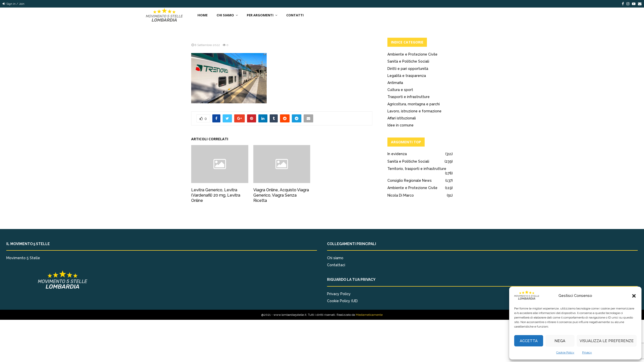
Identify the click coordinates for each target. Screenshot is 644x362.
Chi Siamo (225, 15)
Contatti (295, 15)
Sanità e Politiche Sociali (408, 61)
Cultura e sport (400, 90)
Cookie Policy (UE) (342, 301)
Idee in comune (400, 125)
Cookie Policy (565, 352)
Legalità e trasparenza (406, 76)
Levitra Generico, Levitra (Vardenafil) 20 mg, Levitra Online (215, 195)
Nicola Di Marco (400, 195)
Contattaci (336, 265)
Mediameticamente (369, 314)
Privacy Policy (339, 294)
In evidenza (397, 154)
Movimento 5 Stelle (23, 258)
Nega (559, 341)
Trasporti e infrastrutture (408, 97)
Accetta (529, 341)
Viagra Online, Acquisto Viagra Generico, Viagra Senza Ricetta (281, 195)
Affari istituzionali (401, 118)
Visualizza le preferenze (607, 341)
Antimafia (395, 83)
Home (202, 15)
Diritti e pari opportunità (407, 69)
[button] (633, 295)
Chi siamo (335, 258)
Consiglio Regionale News (409, 180)
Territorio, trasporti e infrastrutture (416, 169)
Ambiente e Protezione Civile (412, 54)
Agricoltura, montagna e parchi (413, 104)
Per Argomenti (260, 15)
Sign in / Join (15, 4)
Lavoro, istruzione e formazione (414, 111)
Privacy (587, 352)
